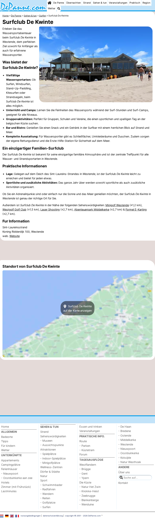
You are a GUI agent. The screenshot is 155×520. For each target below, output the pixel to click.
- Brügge (85, 469)
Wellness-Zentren (51, 467)
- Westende (125, 444)
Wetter (51, 8)
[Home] (49, 3)
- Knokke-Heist (89, 491)
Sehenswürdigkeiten (53, 436)
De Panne (58, 2)
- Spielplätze (48, 453)
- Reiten (45, 498)
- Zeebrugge (87, 495)
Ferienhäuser (9, 469)
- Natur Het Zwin (90, 486)
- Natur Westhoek (129, 462)
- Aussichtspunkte (52, 445)
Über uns (124, 472)
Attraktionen (48, 449)
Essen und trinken (90, 426)
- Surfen (45, 507)
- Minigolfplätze (50, 462)
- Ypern (84, 477)
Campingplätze (10, 464)
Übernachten (73, 2)
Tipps (4, 441)
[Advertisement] (77, 250)
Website (14, 236)
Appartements (10, 460)
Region (146, 2)
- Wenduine (86, 504)
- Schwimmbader (51, 484)
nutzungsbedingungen (31, 516)
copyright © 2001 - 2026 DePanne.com (83, 516)
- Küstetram (87, 450)
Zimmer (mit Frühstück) (16, 486)
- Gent (83, 473)
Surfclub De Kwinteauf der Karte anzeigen (77, 308)
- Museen (46, 440)
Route (83, 441)
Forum (83, 454)
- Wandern (46, 493)
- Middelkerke (127, 439)
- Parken (84, 445)
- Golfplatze (47, 502)
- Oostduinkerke (128, 453)
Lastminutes (9, 491)
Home (5, 426)
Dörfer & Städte (50, 471)
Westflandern (87, 464)
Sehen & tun (100, 2)
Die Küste (85, 482)
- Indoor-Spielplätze (53, 458)
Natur (43, 476)
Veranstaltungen (118, 2)
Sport (43, 480)
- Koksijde (124, 457)
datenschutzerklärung (53, 516)
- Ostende (124, 435)
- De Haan (124, 426)
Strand (87, 2)
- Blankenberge (89, 500)
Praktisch (134, 2)
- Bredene (124, 431)
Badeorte (7, 436)
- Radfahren (47, 489)
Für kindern (8, 445)
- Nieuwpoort (9, 473)
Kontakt (123, 482)
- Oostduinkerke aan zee (16, 477)
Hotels (5, 482)
